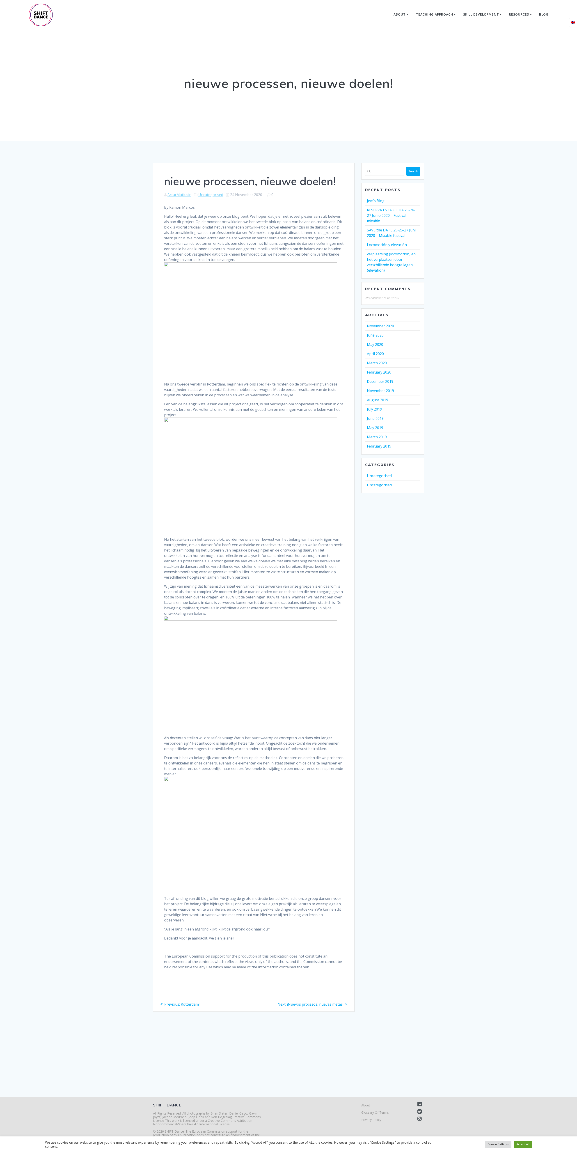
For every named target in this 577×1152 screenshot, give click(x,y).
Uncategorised (210, 194)
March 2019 (377, 436)
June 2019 (375, 418)
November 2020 (380, 325)
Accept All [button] (522, 1144)
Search (413, 171)
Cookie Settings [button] (498, 1144)
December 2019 (380, 381)
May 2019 (375, 427)
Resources (519, 14)
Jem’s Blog (376, 200)
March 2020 (377, 362)
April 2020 (375, 353)
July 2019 (374, 409)
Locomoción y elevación (387, 244)
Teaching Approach (434, 14)
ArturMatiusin (179, 194)
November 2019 (380, 390)
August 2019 (377, 399)
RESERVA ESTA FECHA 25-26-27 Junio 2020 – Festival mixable (391, 215)
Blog (543, 14)
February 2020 (379, 372)
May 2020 (375, 344)
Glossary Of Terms (375, 1112)
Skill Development (481, 14)
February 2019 (379, 446)
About (400, 14)
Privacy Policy (371, 1119)
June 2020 (375, 335)
